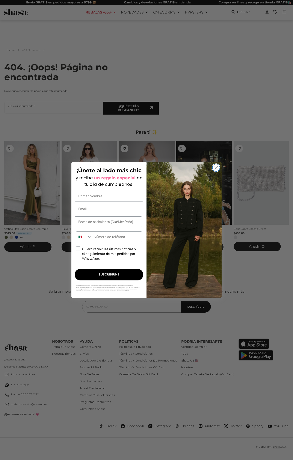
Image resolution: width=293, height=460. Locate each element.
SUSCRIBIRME (109, 274)
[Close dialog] (216, 167)
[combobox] (84, 237)
